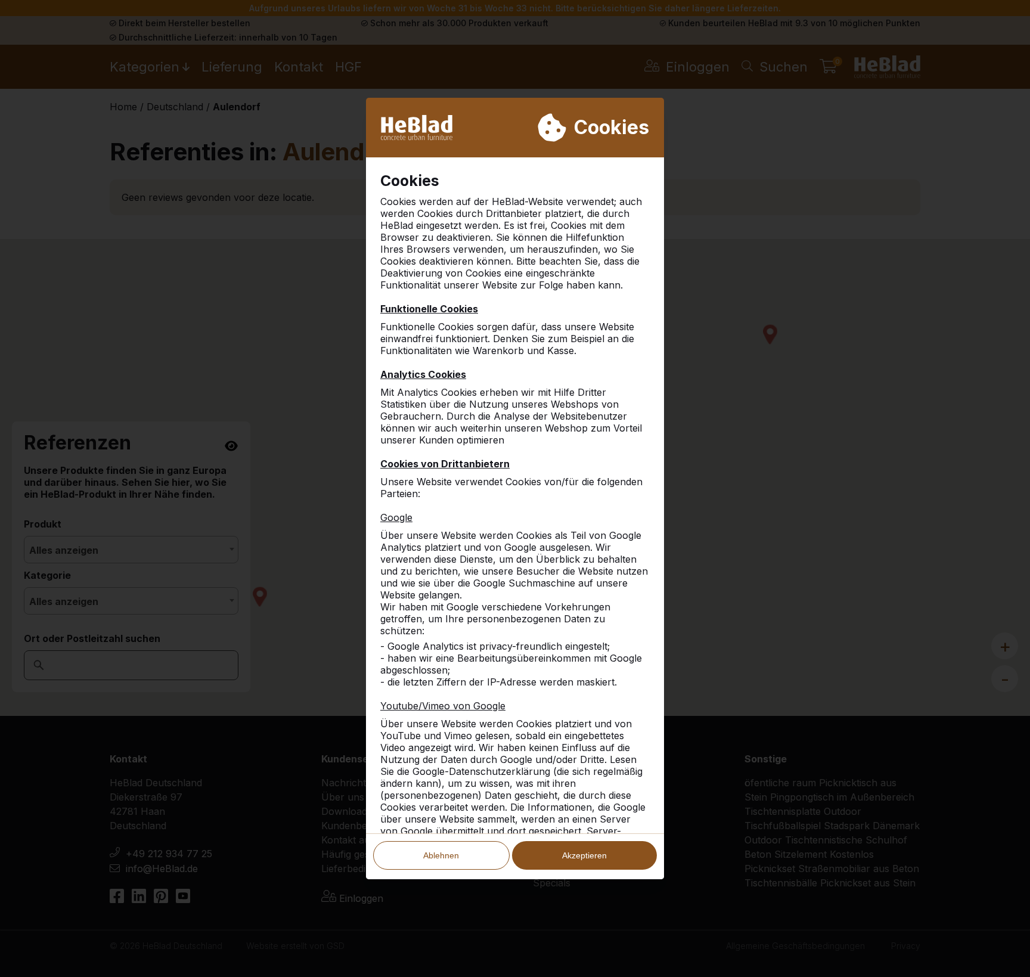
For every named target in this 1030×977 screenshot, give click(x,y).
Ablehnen (441, 855)
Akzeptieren (584, 855)
